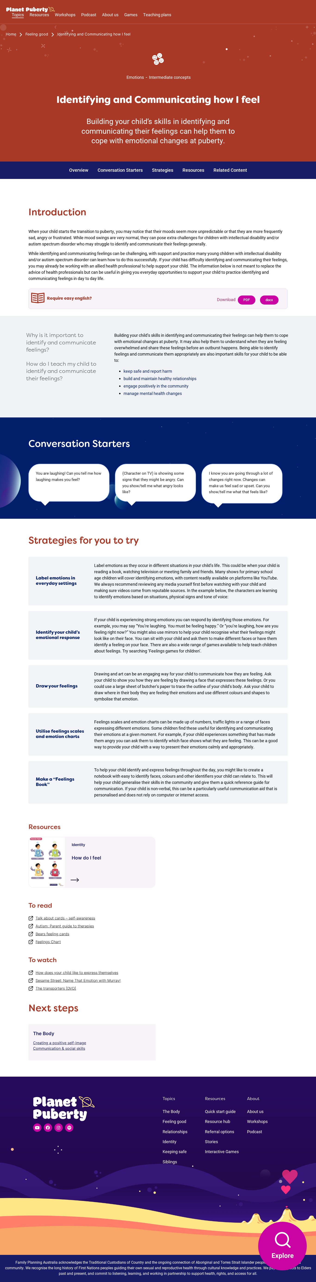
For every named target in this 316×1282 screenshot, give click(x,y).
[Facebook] (48, 1127)
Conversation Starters (120, 170)
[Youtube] (37, 1127)
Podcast (88, 14)
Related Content (230, 170)
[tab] (64, 346)
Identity (170, 1141)
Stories (211, 1141)
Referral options (219, 1131)
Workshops (65, 14)
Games (130, 14)
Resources (193, 170)
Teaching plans (157, 14)
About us (110, 14)
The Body (171, 1111)
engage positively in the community (156, 386)
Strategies (162, 170)
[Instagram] (58, 1127)
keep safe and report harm (148, 371)
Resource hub (217, 1121)
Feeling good (174, 1121)
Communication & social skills (59, 1048)
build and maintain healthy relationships (160, 378)
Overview (78, 170)
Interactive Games (222, 1151)
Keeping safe (175, 1151)
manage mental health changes (153, 393)
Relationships (175, 1131)
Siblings (170, 1161)
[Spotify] (69, 1127)
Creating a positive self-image (59, 1042)
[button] (246, 300)
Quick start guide (220, 1111)
